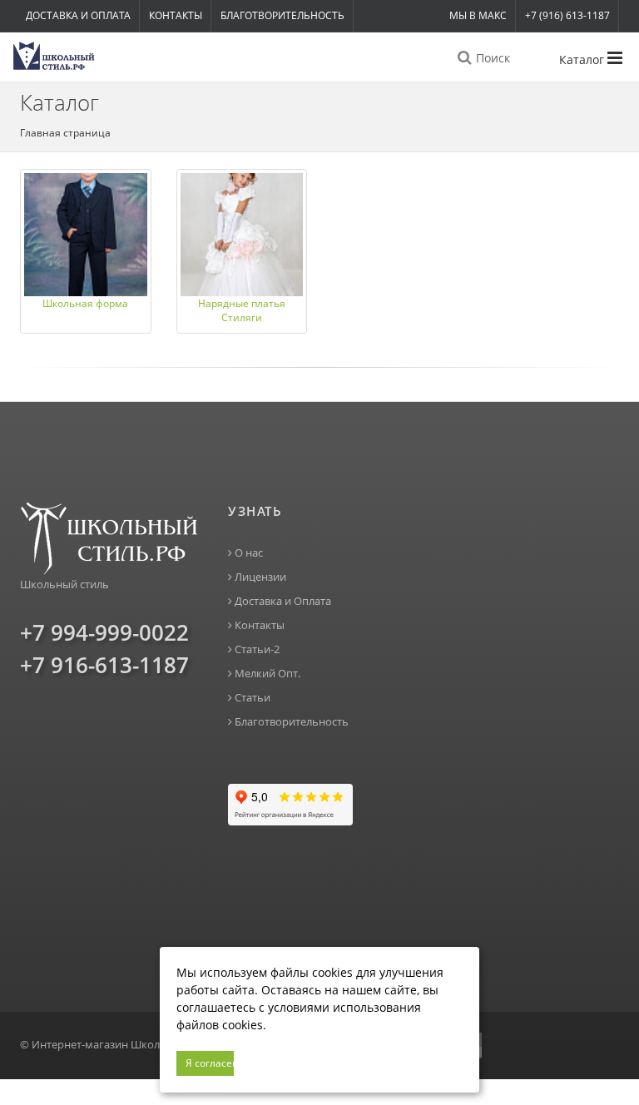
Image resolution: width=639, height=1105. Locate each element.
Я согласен (210, 1063)
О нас (247, 553)
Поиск (491, 58)
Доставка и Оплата (78, 15)
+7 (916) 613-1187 (567, 15)
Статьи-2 (256, 649)
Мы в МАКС (478, 15)
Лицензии (259, 577)
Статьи (251, 698)
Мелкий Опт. (266, 673)
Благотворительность (282, 15)
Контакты (175, 15)
